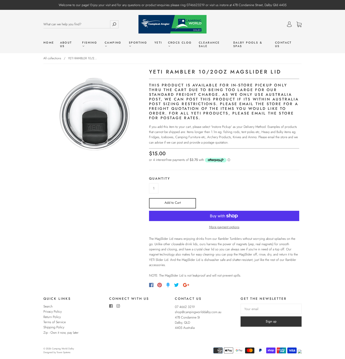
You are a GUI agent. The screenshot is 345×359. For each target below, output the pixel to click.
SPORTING (138, 43)
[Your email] (271, 309)
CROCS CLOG (180, 43)
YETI (158, 42)
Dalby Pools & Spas (247, 44)
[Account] (289, 24)
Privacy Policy (52, 311)
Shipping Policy (53, 327)
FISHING (89, 43)
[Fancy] (168, 285)
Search (48, 306)
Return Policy (52, 317)
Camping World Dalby (63, 348)
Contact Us (283, 44)
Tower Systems (63, 352)
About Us (66, 44)
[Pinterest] (159, 285)
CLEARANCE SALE (209, 44)
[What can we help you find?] (76, 24)
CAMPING (113, 43)
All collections (52, 58)
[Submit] (114, 24)
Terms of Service (54, 322)
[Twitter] (176, 285)
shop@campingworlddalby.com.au (198, 312)
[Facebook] (151, 285)
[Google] (186, 285)
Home (48, 42)
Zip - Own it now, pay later (61, 332)
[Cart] (299, 24)
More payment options (224, 227)
